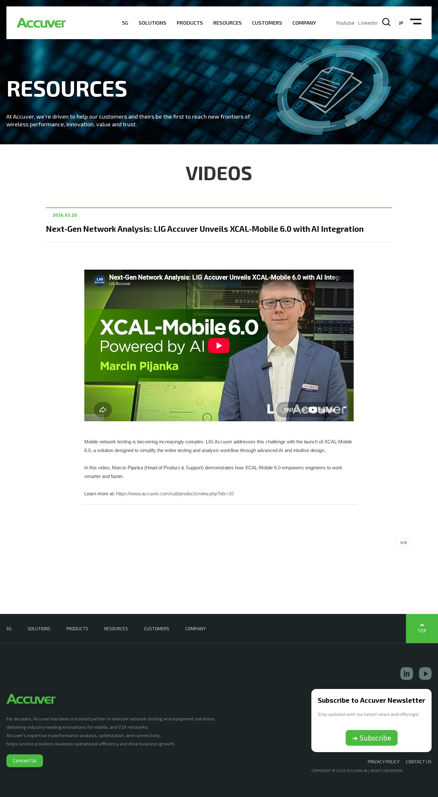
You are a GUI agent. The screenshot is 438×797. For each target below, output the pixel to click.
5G (125, 23)
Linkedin (367, 23)
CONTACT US (419, 761)
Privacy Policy (384, 761)
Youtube (345, 23)
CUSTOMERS (267, 23)
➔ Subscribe (371, 737)
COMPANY (304, 23)
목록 (403, 542)
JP (401, 23)
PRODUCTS (190, 23)
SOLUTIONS (152, 23)
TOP (421, 631)
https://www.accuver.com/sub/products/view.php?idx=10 (175, 493)
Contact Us (25, 760)
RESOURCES (227, 23)
